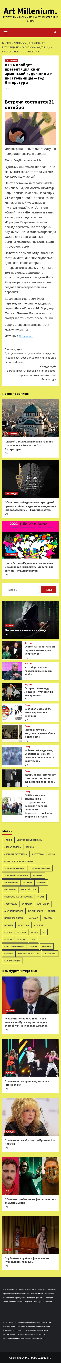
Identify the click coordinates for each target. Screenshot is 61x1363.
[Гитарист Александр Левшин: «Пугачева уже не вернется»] (12, 692)
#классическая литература (19, 861)
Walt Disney (43, 904)
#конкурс (38, 875)
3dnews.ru (26, 336)
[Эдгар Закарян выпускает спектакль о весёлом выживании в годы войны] (12, 778)
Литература (11, 60)
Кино (8, 1191)
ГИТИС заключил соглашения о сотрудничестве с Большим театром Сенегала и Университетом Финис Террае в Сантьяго (38, 806)
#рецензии (10, 890)
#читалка (27, 904)
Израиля (8, 925)
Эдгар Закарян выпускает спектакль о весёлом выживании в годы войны (40, 778)
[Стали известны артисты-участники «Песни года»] (30, 1058)
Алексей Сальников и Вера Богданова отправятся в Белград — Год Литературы (29, 445)
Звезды (52, 911)
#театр (40, 897)
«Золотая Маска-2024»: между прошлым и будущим (38, 712)
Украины (46, 946)
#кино (51, 854)
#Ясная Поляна (12, 847)
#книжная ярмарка (14, 868)
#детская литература (15, 854)
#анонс (30, 847)
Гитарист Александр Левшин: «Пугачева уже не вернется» (39, 692)
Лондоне (39, 925)
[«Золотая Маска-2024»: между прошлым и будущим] (12, 712)
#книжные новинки (39, 868)
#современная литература (18, 897)
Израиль (47, 918)
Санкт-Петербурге (14, 946)
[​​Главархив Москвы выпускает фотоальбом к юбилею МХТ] (12, 733)
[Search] (55, 32)
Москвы (21, 932)
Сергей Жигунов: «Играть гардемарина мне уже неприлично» (40, 650)
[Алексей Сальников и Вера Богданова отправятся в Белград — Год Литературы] (30, 418)
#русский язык (28, 890)
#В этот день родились (29, 840)
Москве (8, 932)
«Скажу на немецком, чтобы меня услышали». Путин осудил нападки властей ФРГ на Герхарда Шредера (26, 1022)
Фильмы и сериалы (28, 953)
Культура (10, 1010)
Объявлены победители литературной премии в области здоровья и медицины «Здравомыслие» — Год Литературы (30, 506)
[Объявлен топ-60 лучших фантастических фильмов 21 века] (30, 1176)
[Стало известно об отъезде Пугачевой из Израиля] (30, 1117)
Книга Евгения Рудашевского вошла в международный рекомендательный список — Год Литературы (29, 566)
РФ (44, 932)
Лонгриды (23, 925)
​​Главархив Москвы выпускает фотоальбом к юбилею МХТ (40, 733)
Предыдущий (30, 355)
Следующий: (31, 373)
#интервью (38, 854)
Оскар (34, 932)
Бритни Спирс (35, 911)
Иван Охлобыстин (14, 918)
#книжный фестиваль (16, 875)
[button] (5, 32)
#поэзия (27, 882)
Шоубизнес (50, 953)
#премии (41, 882)
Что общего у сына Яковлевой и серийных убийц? (38, 671)
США (33, 939)
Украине (32, 946)
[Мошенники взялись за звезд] (30, 620)
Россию (21, 939)
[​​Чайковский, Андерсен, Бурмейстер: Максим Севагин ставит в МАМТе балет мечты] (12, 756)
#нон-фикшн (11, 882)
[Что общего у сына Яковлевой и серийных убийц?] (12, 671)
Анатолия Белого (13, 911)
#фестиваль (10, 904)
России (8, 939)
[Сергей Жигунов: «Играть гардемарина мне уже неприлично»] (12, 650)
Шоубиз (9, 625)
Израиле (33, 918)
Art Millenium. (30, 11)
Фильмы (8, 953)
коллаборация (12, 961)
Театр (27, 705)
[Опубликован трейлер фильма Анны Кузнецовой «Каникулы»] (30, 1235)
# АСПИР (8, 840)
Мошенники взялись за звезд (25, 630)
